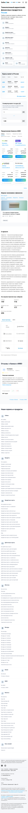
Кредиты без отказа (6, 466)
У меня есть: (5, 109)
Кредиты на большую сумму (7, 484)
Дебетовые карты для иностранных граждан (11, 568)
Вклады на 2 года (5, 660)
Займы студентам (5, 452)
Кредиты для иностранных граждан (9, 490)
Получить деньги (7, 156)
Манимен (4, 143)
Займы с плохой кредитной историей (9, 435)
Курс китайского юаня (6, 716)
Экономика (9, 197)
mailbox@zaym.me (6, 775)
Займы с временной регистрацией (9, 441)
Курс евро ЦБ (4, 705)
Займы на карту (5, 430)
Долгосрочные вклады (6, 653)
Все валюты (4, 696)
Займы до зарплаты (6, 432)
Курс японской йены (6, 738)
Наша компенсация (5, 770)
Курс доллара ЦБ (5, 701)
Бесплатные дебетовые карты (8, 551)
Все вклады (4, 631)
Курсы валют (4, 199)
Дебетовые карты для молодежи (9, 549)
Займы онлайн (4, 424)
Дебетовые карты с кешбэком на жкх (10, 562)
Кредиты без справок (6, 479)
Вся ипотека (4, 589)
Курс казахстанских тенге (7, 725)
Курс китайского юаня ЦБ (7, 714)
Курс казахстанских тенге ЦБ (8, 723)
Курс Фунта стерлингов (6, 712)
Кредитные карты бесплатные (8, 511)
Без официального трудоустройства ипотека (11, 598)
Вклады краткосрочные (6, 658)
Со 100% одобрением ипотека (8, 593)
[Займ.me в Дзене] (2, 765)
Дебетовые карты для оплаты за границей (11, 571)
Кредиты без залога (5, 481)
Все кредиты (4, 462)
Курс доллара (4, 703)
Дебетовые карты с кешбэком (8, 557)
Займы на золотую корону (7, 439)
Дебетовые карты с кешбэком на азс (10, 560)
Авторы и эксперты (13, 769)
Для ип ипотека (4, 617)
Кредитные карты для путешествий (9, 522)
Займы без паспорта (6, 443)
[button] (23, 2)
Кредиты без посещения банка (8, 477)
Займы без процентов (6, 446)
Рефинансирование (5, 468)
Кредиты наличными (6, 464)
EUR (17, 2)
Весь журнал (4, 195)
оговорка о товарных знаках (7, 796)
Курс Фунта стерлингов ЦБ (7, 710)
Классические (4, 508)
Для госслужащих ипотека (7, 611)
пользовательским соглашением (16, 792)
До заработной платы (20, 145)
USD (11, 2)
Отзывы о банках (14, 399)
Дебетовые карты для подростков (9, 575)
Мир (2, 533)
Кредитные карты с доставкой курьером (10, 526)
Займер (4, 165)
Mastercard (3, 530)
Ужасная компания (8, 375)
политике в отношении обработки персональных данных (12, 790)
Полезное (21, 197)
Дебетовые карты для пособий (8, 577)
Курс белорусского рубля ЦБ (8, 727)
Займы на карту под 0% (6, 450)
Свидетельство (4, 797)
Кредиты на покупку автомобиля (9, 470)
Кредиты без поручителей (7, 475)
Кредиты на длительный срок (8, 495)
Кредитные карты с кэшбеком (8, 506)
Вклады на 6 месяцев (6, 647)
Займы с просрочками (6, 448)
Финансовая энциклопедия (7, 748)
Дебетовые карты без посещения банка (10, 555)
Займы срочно (4, 437)
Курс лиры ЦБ (4, 718)
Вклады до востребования (7, 651)
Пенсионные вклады (6, 633)
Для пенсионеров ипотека (7, 609)
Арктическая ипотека (6, 595)
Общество (15, 197)
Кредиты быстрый (5, 486)
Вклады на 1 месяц (5, 635)
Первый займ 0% (6, 167)
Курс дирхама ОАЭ (5, 734)
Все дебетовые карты (6, 546)
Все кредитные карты (6, 504)
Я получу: (5, 118)
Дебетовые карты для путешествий (9, 579)
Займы (25, 188)
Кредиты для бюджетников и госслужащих (11, 488)
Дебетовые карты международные (9, 564)
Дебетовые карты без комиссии (8, 553)
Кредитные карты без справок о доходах (10, 517)
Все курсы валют (21, 96)
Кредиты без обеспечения (7, 473)
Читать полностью (6, 384)
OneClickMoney (19, 165)
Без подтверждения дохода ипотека (9, 602)
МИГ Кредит (18, 143)
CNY (3, 92)
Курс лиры (3, 721)
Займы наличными (5, 421)
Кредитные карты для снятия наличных (10, 524)
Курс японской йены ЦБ (6, 736)
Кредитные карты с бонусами (8, 519)
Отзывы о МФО (23, 399)
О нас (2, 769)
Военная (3, 591)
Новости (3, 197)
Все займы (3, 419)
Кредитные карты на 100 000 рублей (9, 537)
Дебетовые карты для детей (7, 566)
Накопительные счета (6, 664)
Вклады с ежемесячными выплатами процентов (12, 655)
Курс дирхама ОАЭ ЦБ (6, 732)
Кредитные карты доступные (8, 528)
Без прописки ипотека (6, 604)
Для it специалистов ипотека (8, 620)
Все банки (20, 348)
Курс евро (3, 707)
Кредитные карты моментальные (9, 535)
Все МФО (3, 685)
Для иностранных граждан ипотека (9, 613)
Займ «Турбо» (5, 145)
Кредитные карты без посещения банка (10, 513)
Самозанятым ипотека (6, 622)
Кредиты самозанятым (6, 492)
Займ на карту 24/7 (19, 167)
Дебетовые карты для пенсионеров (9, 573)
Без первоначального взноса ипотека (10, 600)
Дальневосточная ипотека (7, 606)
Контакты (6, 769)
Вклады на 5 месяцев (6, 644)
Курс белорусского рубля (7, 729)
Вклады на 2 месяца (6, 638)
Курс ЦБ (22, 77)
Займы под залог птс (6, 428)
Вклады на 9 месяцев (6, 649)
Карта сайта (13, 770)
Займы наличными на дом (7, 426)
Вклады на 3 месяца (6, 640)
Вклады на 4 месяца (6, 642)
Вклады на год (4, 662)
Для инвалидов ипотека (6, 615)
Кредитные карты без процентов (9, 515)
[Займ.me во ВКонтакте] (5, 765)
